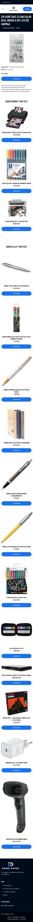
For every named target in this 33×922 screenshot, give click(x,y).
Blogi (5, 895)
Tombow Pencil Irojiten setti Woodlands (16, 443)
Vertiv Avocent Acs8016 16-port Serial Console (16, 675)
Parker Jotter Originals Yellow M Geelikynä (16, 547)
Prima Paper (7, 885)
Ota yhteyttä (15, 917)
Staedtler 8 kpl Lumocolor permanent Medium (16, 183)
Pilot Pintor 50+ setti (16, 648)
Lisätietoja (16, 79)
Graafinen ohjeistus (9, 892)
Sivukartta (23, 919)
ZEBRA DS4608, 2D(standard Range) (16, 839)
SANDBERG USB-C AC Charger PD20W (16, 763)
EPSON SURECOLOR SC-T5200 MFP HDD (16, 221)
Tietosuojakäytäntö (13, 919)
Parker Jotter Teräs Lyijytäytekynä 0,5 (16, 286)
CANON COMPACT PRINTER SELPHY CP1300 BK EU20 (16, 132)
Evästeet (22, 917)
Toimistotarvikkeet (9, 28)
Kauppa (27, 9)
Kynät (18, 28)
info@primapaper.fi (6, 2)
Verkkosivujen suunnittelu (11, 888)
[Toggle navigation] (3, 8)
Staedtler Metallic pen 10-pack (16, 597)
